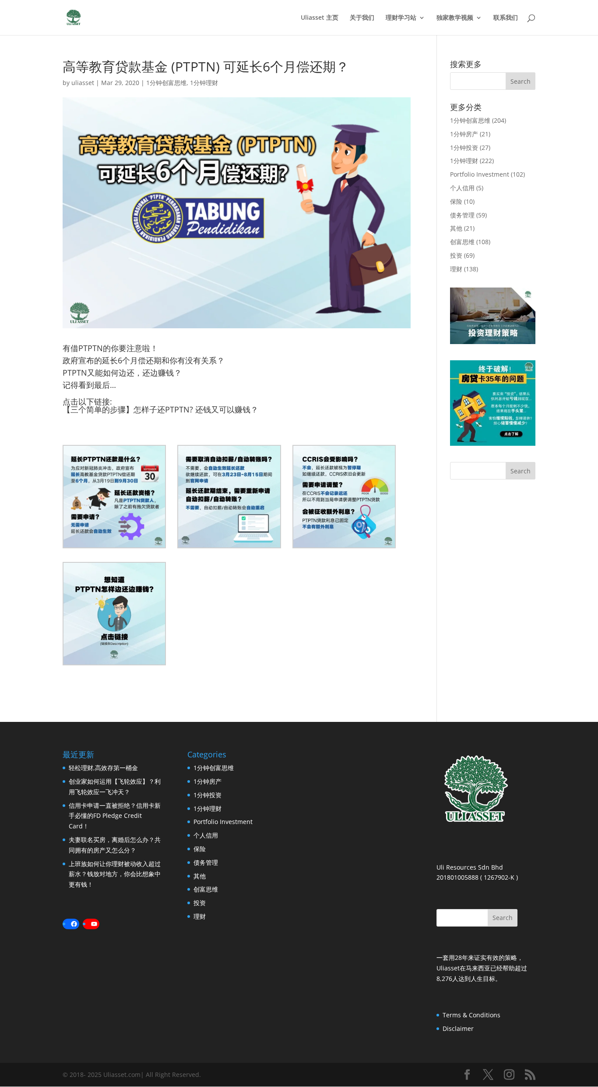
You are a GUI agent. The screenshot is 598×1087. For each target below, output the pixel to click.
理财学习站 (401, 17)
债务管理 (462, 215)
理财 (456, 269)
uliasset (82, 82)
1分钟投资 (464, 147)
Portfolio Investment (479, 174)
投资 (456, 255)
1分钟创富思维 (166, 82)
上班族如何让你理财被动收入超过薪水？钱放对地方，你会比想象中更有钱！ (115, 874)
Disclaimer (458, 1028)
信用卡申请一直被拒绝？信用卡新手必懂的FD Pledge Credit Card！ (115, 816)
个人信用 (462, 188)
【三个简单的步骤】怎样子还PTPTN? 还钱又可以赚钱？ (160, 409)
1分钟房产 (464, 134)
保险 (456, 201)
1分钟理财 (204, 82)
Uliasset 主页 (319, 17)
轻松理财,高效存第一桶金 (103, 768)
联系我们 (505, 17)
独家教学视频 (454, 17)
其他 (456, 228)
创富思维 (462, 242)
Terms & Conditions (471, 1015)
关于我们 (362, 17)
